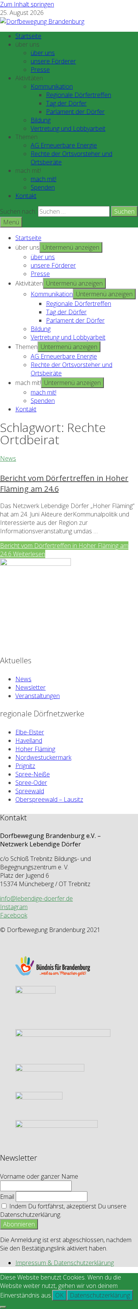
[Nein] (3, 1307)
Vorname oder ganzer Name (39, 1176)
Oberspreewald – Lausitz (49, 799)
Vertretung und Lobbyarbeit (68, 128)
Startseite (28, 36)
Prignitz (25, 766)
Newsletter (30, 687)
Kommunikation (52, 86)
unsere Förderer (53, 61)
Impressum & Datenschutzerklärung (64, 1263)
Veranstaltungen (37, 696)
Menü (11, 222)
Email (7, 1196)
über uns (43, 53)
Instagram (14, 907)
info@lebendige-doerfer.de (36, 898)
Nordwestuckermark (43, 757)
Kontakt (25, 196)
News (8, 458)
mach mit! (43, 179)
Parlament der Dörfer (75, 111)
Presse (40, 69)
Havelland (28, 740)
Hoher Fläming (35, 749)
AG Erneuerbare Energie (64, 145)
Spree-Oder (31, 782)
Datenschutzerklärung (100, 1295)
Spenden (43, 187)
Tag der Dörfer (66, 103)
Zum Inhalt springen (27, 4)
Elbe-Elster (29, 732)
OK (59, 1295)
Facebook (13, 915)
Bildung (41, 120)
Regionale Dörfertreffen (78, 95)
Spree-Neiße (32, 774)
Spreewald (29, 791)
